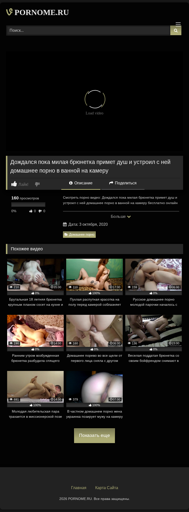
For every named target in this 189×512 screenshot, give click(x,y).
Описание (83, 183)
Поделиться (125, 183)
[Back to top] (173, 497)
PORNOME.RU (41, 12)
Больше (119, 216)
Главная (78, 488)
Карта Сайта (106, 488)
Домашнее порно (81, 234)
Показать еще (94, 435)
